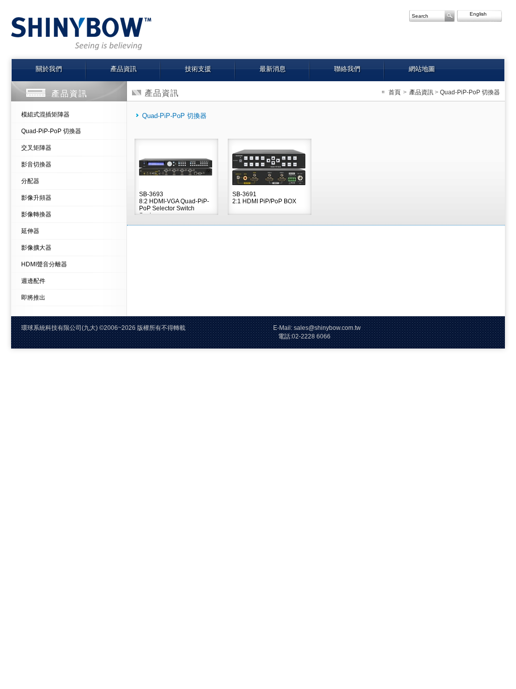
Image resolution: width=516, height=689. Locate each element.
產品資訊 (123, 69)
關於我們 (49, 69)
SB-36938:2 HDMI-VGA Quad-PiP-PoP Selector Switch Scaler (174, 202)
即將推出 (33, 297)
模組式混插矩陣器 (45, 114)
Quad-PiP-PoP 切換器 (51, 131)
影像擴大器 (36, 247)
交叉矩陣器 (36, 147)
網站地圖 (422, 69)
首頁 (395, 92)
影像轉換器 (36, 214)
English (474, 14)
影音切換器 (36, 164)
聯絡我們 (347, 69)
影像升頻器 (36, 197)
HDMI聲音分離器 (44, 264)
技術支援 (198, 69)
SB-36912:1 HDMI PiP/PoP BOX (264, 198)
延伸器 (30, 231)
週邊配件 (33, 280)
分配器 (30, 181)
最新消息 (273, 69)
